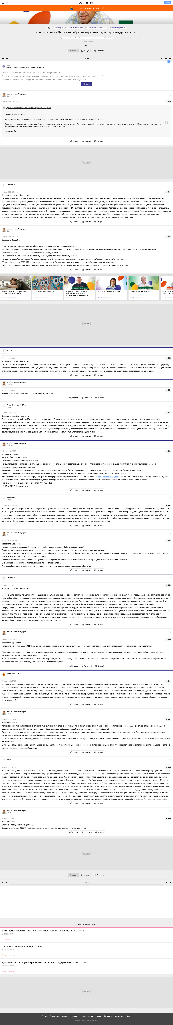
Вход (168, 3)
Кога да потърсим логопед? (44, 291)
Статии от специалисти (8, 298)
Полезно (88, 141)
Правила (64, 1016)
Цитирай (100, 141)
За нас (44, 1016)
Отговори (73, 51)
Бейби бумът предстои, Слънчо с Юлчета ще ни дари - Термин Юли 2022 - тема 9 (44, 930)
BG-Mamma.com (92, 1020)
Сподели (100, 51)
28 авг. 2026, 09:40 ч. (106, 38)
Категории (108, 1016)
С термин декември (9, 971)
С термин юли (7, 939)
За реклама (54, 1016)
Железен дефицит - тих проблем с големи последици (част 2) (14, 292)
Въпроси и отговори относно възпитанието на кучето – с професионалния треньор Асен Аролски (77, 293)
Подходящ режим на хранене (140, 291)
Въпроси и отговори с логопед (109, 291)
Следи (86, 51)
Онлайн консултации (72, 298)
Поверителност (88, 1016)
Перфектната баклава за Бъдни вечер (22, 946)
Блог (129, 1016)
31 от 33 (86, 59)
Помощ (98, 1016)
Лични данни (75, 1016)
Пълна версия (119, 1016)
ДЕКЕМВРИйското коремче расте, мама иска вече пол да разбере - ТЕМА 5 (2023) (45, 962)
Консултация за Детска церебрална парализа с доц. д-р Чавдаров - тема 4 (86, 32)
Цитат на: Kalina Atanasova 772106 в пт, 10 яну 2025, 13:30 (28, 108)
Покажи (87, 84)
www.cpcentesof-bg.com (108, 476)
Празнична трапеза (9, 955)
